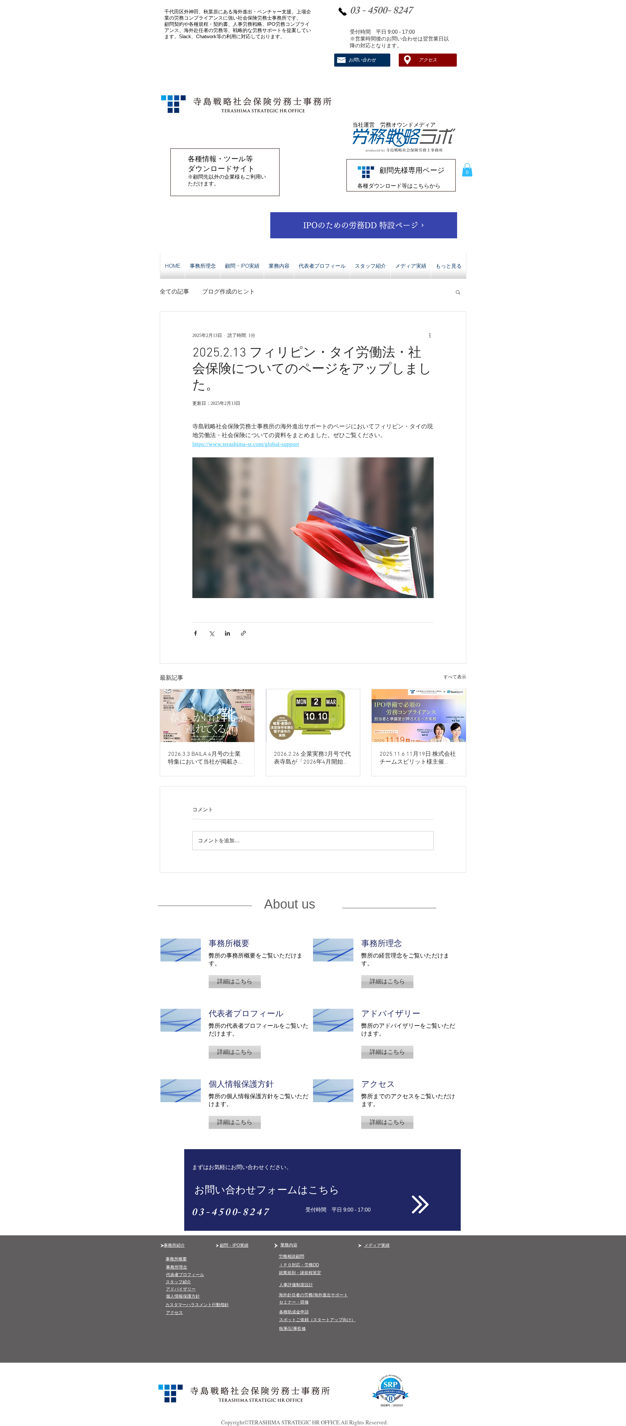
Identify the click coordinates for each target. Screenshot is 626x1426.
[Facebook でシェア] (195, 633)
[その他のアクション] (430, 335)
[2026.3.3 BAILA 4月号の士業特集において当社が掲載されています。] (207, 715)
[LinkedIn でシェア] (227, 633)
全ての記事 (174, 291)
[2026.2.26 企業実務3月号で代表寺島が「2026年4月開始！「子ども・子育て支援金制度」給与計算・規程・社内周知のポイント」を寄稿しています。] (313, 715)
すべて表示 (454, 676)
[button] (467, 170)
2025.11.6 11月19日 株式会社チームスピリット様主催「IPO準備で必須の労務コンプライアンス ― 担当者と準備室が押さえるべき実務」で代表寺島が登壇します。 (418, 758)
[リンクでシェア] (243, 633)
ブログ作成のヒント (228, 291)
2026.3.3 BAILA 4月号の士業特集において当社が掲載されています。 (206, 758)
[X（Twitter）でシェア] (211, 633)
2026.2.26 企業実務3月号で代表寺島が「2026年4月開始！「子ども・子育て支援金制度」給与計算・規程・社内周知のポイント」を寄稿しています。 (312, 758)
